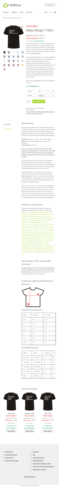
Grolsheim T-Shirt (48, 224)
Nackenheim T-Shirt (37, 234)
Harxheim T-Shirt (47, 226)
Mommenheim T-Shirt (42, 232)
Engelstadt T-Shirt (36, 220)
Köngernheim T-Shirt (30, 230)
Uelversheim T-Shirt (41, 246)
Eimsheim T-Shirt (26, 220)
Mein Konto (29, 12)
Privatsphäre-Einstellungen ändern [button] (42, 463)
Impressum (36, 452)
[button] (21, 27)
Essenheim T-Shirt (47, 220)
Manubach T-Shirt (30, 232)
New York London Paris (35, 113)
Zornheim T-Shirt (41, 252)
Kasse (21, 12)
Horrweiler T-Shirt (36, 228)
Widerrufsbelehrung (38, 460)
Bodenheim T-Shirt (37, 214)
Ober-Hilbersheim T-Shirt (44, 238)
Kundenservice (9, 457)
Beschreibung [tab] (7, 124)
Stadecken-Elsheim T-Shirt (40, 244)
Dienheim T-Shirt (26, 218)
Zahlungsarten (9, 452)
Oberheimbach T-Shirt (30, 238)
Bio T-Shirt (35, 111)
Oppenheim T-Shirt (44, 240)
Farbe (29, 95)
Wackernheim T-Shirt (30, 248)
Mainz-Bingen (42, 111)
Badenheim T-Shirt (26, 214)
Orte (10, 18)
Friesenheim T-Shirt (27, 222)
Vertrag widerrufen (29, 477)
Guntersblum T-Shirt (27, 226)
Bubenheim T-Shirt (48, 214)
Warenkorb (14, 12)
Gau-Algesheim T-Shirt (39, 222)
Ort (42, 113)
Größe (29, 91)
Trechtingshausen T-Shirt (28, 246)
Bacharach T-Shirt (47, 212)
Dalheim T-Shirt (36, 216)
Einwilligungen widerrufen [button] (39, 469)
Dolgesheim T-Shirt (36, 218)
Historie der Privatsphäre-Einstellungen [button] (43, 466)
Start (6, 18)
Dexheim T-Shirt (45, 216)
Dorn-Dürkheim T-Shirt (48, 218)
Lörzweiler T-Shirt (41, 230)
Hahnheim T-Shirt (37, 226)
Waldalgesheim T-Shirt (43, 248)
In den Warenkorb (39, 101)
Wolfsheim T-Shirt (31, 252)
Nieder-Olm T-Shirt (30, 236)
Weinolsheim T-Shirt (30, 250)
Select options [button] (11, 431)
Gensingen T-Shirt (38, 224)
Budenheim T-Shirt (26, 216)
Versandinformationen (11, 455)
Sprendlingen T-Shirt (27, 244)
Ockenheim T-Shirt (33, 240)
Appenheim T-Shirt (26, 212)
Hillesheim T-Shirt (26, 228)
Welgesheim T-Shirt (42, 250)
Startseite (6, 12)
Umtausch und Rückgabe (11, 460)
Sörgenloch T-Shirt (43, 242)
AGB (34, 455)
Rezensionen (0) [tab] (7, 129)
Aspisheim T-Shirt (37, 212)
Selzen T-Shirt (34, 242)
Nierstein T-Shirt (40, 236)
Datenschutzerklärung (38, 457)
